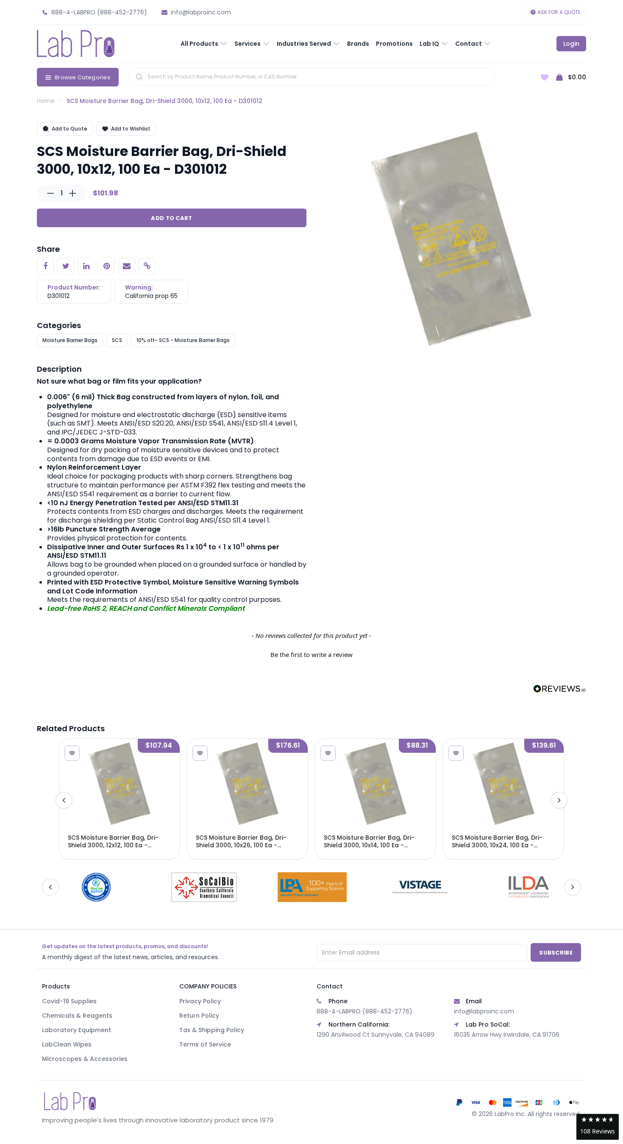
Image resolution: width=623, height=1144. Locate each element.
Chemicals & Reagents (77, 1015)
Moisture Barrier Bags (69, 340)
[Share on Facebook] (45, 266)
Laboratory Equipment (76, 1030)
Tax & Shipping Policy (211, 1030)
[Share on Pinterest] (106, 266)
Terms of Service (205, 1044)
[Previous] (64, 800)
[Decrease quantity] (50, 193)
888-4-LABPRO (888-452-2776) (364, 1011)
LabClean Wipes (67, 1044)
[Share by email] (126, 266)
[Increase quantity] (72, 193)
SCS (117, 340)
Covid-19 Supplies (69, 1001)
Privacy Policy (200, 1001)
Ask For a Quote (559, 12)
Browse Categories (82, 77)
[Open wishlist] (544, 77)
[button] (311, 653)
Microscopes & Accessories (85, 1059)
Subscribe (556, 953)
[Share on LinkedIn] (86, 266)
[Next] (559, 800)
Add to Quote (69, 128)
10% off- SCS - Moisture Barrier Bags (183, 340)
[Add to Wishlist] (72, 753)
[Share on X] (65, 266)
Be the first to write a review (311, 654)
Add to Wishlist (130, 128)
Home (46, 101)
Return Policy (199, 1015)
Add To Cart (171, 218)
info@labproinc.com (484, 1011)
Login (571, 43)
